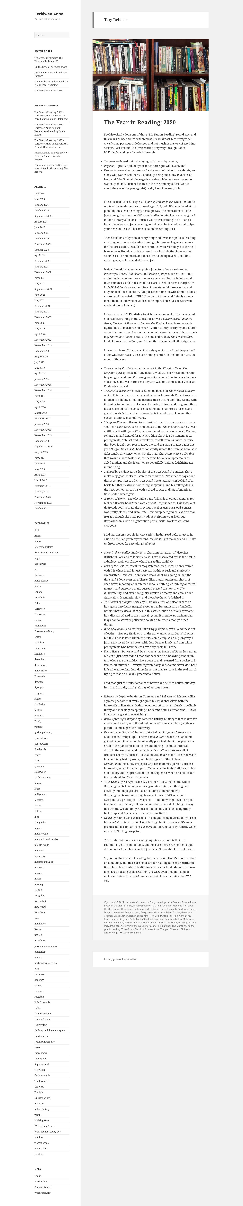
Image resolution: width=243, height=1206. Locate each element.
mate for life (41, 833)
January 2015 (41, 379)
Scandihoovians (42, 1013)
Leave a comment (132, 932)
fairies (37, 698)
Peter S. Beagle (142, 922)
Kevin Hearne (111, 919)
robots (37, 985)
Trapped (164, 929)
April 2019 (40, 373)
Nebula (38, 889)
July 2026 (39, 193)
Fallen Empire (173, 912)
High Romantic (42, 777)
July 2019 (39, 362)
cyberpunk (40, 648)
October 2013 (41, 440)
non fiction (40, 923)
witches (38, 1137)
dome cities (40, 670)
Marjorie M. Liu (173, 919)
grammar (39, 766)
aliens (37, 541)
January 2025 (41, 232)
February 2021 (42, 306)
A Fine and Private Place (183, 902)
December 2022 (42, 272)
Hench (132, 915)
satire (37, 1007)
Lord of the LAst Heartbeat (150, 919)
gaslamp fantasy (43, 732)
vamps (37, 1114)
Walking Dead (42, 1120)
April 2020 (40, 334)
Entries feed (41, 1181)
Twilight (39, 1092)
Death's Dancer (112, 909)
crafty (37, 636)
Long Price (40, 822)
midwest (39, 850)
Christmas (39, 614)
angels (37, 558)
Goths (37, 760)
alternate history (43, 546)
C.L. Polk (157, 905)
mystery (38, 884)
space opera (40, 1052)
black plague (41, 580)
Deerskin (126, 909)
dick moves (40, 665)
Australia (39, 575)
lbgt (36, 816)
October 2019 (41, 351)
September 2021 (43, 289)
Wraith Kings (111, 932)
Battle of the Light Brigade (118, 905)
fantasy (38, 710)
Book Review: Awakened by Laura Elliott (49, 131)
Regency (39, 979)
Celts (37, 603)
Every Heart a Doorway (152, 912)
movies (38, 873)
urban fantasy (42, 1109)
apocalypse (40, 563)
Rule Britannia (42, 1002)
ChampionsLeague (44, 165)
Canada (38, 591)
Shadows (119, 925)
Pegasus (108, 922)
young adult (40, 1148)
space (37, 1047)
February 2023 (42, 261)
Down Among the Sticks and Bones (178, 909)
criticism (39, 642)
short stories (41, 1036)
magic (37, 828)
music (37, 878)
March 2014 (40, 412)
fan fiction (39, 704)
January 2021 (41, 311)
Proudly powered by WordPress (121, 959)
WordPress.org (42, 1192)
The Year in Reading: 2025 (48, 90)
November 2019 (43, 345)
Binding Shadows (142, 905)
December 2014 (42, 384)
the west (39, 1086)
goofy (37, 754)
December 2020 (42, 317)
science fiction (42, 1019)
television (39, 1069)
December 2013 (42, 429)
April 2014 (40, 407)
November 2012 (43, 502)
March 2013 (40, 480)
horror (38, 783)
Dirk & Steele (152, 909)
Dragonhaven (132, 912)
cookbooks (40, 625)
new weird (40, 906)
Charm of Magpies (172, 905)
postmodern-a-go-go (45, 963)
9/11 (36, 530)
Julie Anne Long (182, 915)
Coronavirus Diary (44, 631)
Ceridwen (39, 608)
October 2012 (41, 508)
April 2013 (40, 474)
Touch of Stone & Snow (147, 929)
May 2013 (39, 469)
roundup (39, 996)
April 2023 (40, 255)
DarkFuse (39, 653)
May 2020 (39, 328)
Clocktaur (188, 905)
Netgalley (39, 895)
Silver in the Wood (134, 925)
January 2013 (41, 491)
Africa (37, 535)
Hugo (37, 788)
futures (38, 726)
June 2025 (39, 227)
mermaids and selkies (46, 839)
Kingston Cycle (127, 919)
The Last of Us (42, 1081)
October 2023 (41, 249)
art (36, 569)
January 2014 (41, 424)
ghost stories (41, 738)
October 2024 (41, 238)
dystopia (39, 687)
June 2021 (39, 294)
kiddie (37, 811)
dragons (38, 681)
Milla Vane (188, 919)
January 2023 (41, 266)
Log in (37, 1175)
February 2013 (42, 485)
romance (39, 991)
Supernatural (41, 1064)
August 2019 (41, 356)
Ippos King (142, 915)
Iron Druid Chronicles (161, 915)
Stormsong (151, 925)
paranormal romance (46, 946)
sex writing (40, 1024)
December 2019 (42, 339)
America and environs (46, 552)
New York (39, 912)
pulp (36, 968)
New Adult (40, 901)
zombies (38, 1154)
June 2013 (39, 463)
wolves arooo (41, 1142)
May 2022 (39, 283)
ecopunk (39, 693)
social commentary (44, 1041)
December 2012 (42, 497)
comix (37, 620)
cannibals (39, 597)
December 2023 (42, 244)
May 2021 (39, 300)
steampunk (40, 1058)
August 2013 (41, 452)
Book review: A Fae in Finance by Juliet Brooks (51, 156)
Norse (37, 929)
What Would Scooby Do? (47, 1131)
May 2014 (39, 401)
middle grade (41, 844)
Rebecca (155, 922)
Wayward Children (180, 929)
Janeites (38, 799)
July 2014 (39, 396)
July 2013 (39, 457)
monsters (39, 867)
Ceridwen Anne (48, 13)
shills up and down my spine (49, 1030)
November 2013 (43, 435)
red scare (39, 974)
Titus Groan (127, 929)
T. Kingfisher (164, 925)
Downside (39, 676)
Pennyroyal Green (123, 922)
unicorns (39, 1103)
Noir (36, 918)
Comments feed (42, 1187)
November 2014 (43, 390)
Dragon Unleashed (114, 912)
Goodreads (40, 749)
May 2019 (39, 367)
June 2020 (39, 322)
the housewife (42, 1075)
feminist (38, 715)
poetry (38, 957)
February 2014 (42, 418)
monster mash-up (43, 861)
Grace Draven (121, 915)
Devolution (138, 909)
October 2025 (41, 210)
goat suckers (41, 743)
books (37, 586)
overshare (39, 940)
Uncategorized (42, 1097)
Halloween (40, 771)
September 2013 (43, 446)
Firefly (38, 721)
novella (38, 934)
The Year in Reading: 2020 (140, 122)
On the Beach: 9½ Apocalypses (50, 66)
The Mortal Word (181, 925)
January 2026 (41, 204)
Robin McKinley (169, 922)
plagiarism (40, 951)
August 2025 (41, 221)
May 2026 (39, 199)
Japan (37, 805)
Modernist (40, 856)
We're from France (44, 1126)
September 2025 (43, 216)
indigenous (40, 794)
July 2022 (39, 277)
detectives (39, 659)
